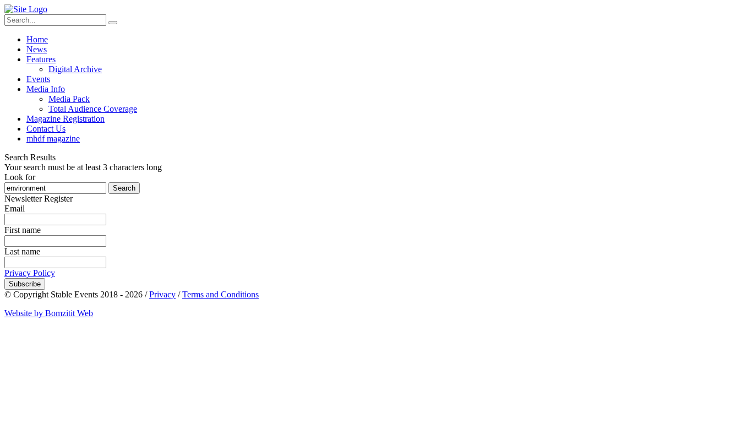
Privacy (162, 294)
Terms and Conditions (220, 294)
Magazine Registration (65, 118)
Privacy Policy (29, 273)
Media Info (45, 89)
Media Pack (69, 99)
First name (22, 230)
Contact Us (46, 128)
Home (37, 39)
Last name (22, 251)
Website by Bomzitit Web (48, 313)
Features (41, 59)
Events (38, 79)
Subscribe (25, 284)
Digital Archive (75, 69)
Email (14, 208)
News (36, 49)
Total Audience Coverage (92, 108)
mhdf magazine (53, 138)
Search (124, 188)
